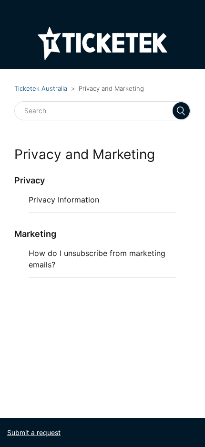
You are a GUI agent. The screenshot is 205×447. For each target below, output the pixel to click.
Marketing (35, 234)
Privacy (29, 180)
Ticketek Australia (40, 88)
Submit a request (34, 432)
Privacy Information (64, 199)
